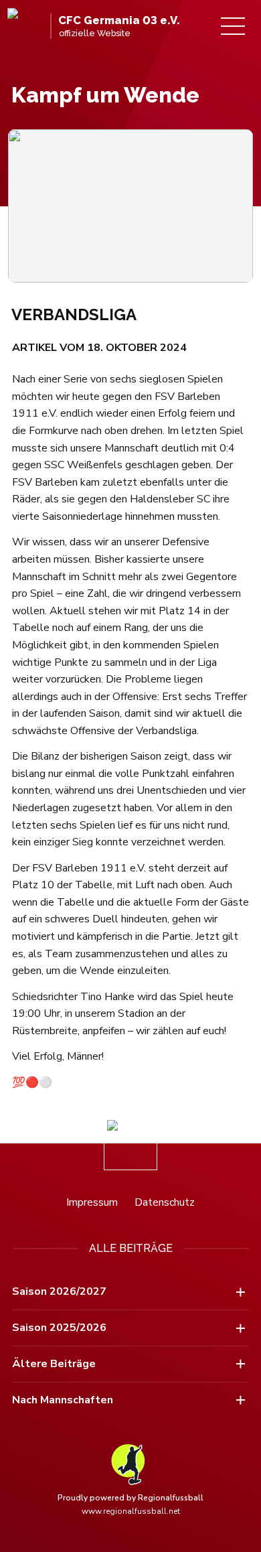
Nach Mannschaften (62, 1400)
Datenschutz (165, 1202)
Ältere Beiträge (54, 1363)
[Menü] (233, 26)
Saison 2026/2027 (59, 1291)
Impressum (92, 1202)
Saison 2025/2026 (59, 1327)
